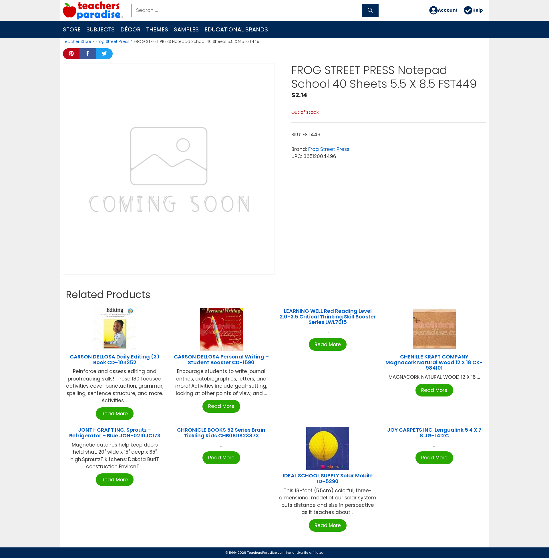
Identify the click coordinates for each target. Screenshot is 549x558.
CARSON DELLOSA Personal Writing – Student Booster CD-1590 (221, 359)
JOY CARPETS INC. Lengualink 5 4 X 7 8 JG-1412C (434, 432)
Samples (186, 29)
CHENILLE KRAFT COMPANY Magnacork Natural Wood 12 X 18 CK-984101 (434, 362)
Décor (130, 29)
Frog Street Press (113, 41)
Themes (157, 29)
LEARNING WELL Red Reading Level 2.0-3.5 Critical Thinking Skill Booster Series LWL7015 (328, 316)
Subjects (100, 29)
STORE (72, 29)
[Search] (370, 10)
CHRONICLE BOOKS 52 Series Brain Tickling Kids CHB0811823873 (221, 432)
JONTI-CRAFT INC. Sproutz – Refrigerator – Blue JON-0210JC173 (114, 432)
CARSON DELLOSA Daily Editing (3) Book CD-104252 (115, 359)
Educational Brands (236, 29)
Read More (115, 413)
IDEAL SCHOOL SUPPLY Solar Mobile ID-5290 (328, 478)
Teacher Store (77, 41)
